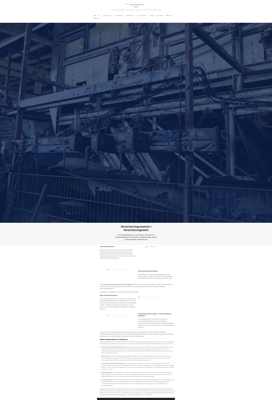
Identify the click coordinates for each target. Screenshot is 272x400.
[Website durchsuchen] (177, 21)
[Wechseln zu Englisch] (96, 18)
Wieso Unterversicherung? (108, 295)
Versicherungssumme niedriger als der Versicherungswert (117, 284)
